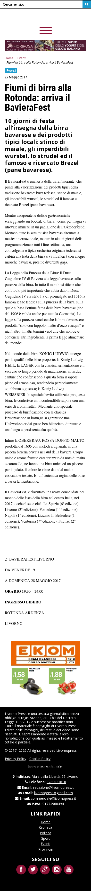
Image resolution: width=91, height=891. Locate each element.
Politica (45, 833)
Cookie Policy (39, 758)
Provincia (45, 849)
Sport (45, 838)
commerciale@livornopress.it (53, 798)
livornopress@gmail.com (53, 792)
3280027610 (56, 781)
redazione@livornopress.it (53, 787)
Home (9, 58)
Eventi (21, 58)
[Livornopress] (38, 17)
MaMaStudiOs (51, 766)
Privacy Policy (15, 758)
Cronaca (45, 827)
